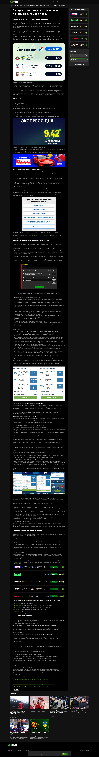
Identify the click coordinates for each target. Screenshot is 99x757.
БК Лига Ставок (18, 605)
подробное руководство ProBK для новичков (38, 235)
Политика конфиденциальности (14, 749)
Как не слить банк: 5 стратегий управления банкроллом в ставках (29, 527)
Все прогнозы (78, 64)
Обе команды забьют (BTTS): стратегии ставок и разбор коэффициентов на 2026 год (33, 676)
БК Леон (16, 613)
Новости (43, 1)
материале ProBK (41, 364)
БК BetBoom (17, 607)
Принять (65, 753)
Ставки (20, 5)
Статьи (49, 1)
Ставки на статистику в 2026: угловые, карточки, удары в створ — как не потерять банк (34, 684)
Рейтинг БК (55, 1)
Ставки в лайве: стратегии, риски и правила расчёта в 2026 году (28, 681)
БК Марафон (17, 609)
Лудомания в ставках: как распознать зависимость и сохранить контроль (30, 686)
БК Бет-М (16, 603)
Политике (45, 754)
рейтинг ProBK (50, 664)
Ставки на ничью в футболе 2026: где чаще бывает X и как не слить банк (30, 679)
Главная (36, 1)
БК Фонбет (16, 611)
